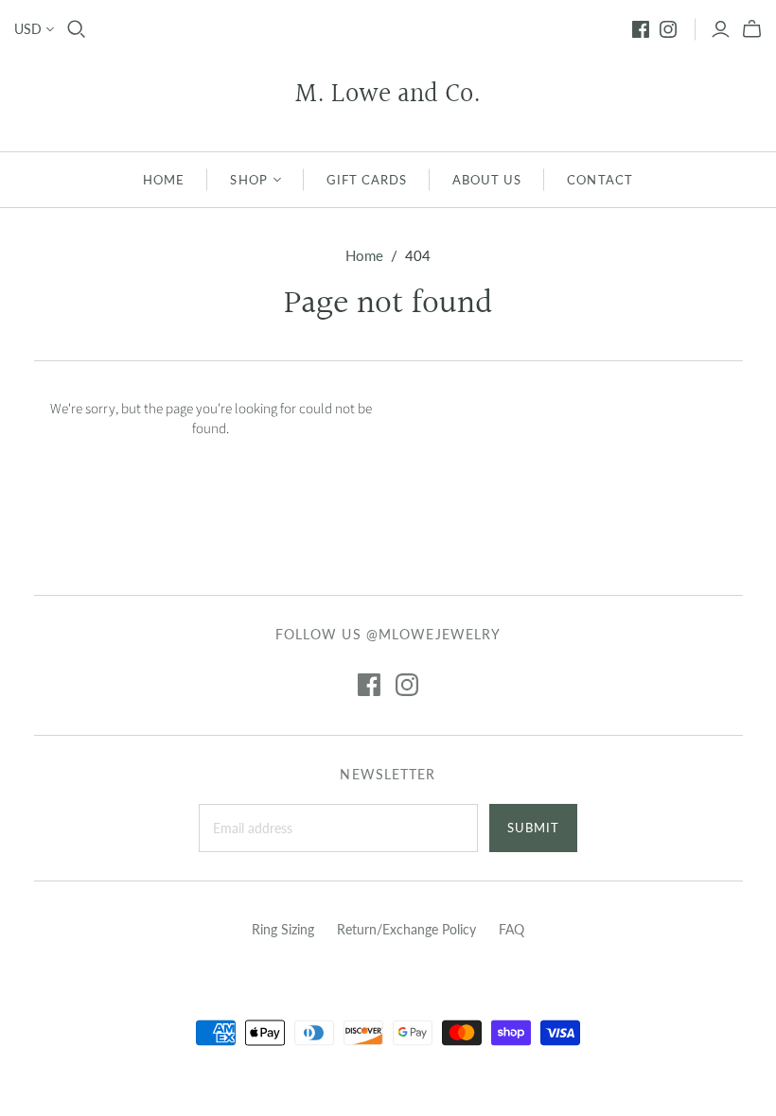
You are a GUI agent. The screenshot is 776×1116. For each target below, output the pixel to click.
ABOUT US (486, 179)
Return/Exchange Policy (406, 929)
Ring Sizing (283, 929)
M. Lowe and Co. (388, 95)
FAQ (511, 929)
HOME (164, 179)
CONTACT (599, 179)
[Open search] (76, 29)
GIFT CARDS (366, 179)
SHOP (248, 179)
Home (364, 255)
